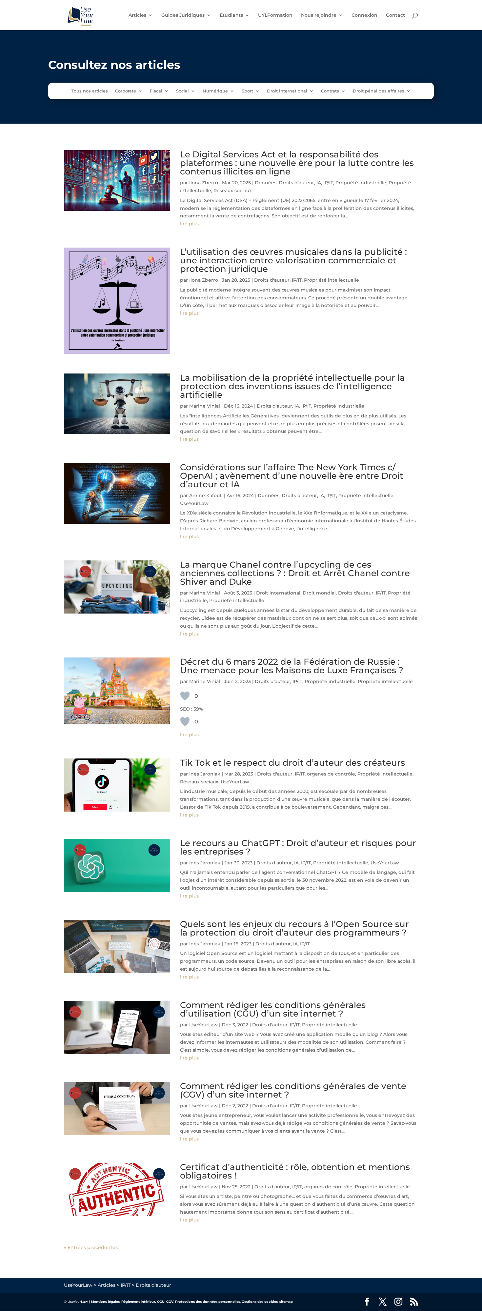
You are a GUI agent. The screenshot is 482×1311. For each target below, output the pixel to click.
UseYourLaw (194, 503)
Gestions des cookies (260, 1302)
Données (265, 183)
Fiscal (156, 91)
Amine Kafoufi (206, 495)
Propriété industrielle (360, 183)
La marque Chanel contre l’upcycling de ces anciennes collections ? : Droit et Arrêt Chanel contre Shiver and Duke (295, 573)
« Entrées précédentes (91, 1247)
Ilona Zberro (203, 183)
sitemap (286, 1302)
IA (318, 183)
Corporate (125, 91)
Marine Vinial (204, 406)
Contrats (330, 91)
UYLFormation (275, 15)
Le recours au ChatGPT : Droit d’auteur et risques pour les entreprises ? (298, 847)
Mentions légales (105, 1302)
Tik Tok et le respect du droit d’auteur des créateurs (292, 762)
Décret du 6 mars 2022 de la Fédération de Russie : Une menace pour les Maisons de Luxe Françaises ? (291, 666)
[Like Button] (185, 696)
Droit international (287, 91)
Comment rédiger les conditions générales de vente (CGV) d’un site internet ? (293, 1090)
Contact (395, 15)
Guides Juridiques (183, 15)
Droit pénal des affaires (378, 91)
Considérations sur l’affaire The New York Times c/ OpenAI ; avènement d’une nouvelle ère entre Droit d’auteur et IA (291, 476)
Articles (137, 15)
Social (182, 91)
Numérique (215, 91)
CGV (169, 1302)
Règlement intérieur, (138, 1302)
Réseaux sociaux (232, 190)
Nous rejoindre (318, 15)
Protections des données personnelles (207, 1302)
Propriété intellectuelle (331, 280)
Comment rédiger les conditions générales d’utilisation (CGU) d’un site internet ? (273, 1009)
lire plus (189, 224)
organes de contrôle (331, 774)
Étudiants (231, 15)
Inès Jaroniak (204, 774)
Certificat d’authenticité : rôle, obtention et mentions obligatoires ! (295, 1171)
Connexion (364, 15)
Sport (247, 91)
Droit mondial (319, 593)
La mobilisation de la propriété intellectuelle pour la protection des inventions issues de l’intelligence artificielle (292, 386)
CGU (161, 1302)
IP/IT (328, 183)
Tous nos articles (89, 91)
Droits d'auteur (296, 183)
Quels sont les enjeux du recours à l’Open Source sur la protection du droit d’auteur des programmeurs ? (294, 928)
